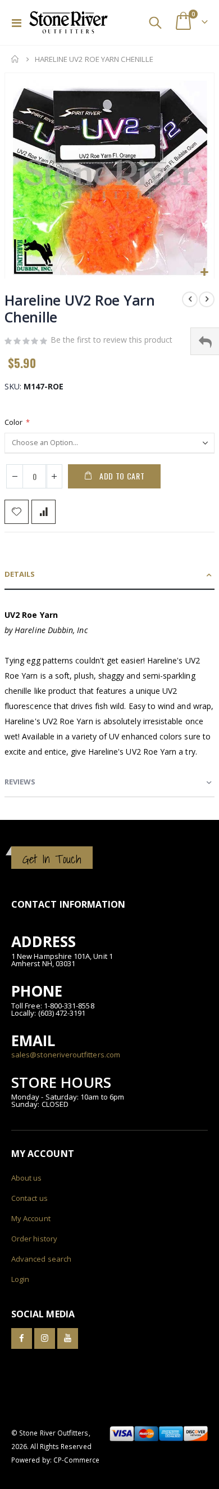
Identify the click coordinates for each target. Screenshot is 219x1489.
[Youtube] (67, 1338)
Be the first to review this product (111, 339)
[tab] (109, 575)
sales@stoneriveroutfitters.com (65, 1055)
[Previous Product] (190, 299)
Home (15, 59)
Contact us (29, 1198)
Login (20, 1279)
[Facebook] (21, 1338)
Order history (34, 1239)
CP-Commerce (76, 1459)
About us (26, 1178)
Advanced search (41, 1259)
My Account (31, 1218)
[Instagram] (44, 1338)
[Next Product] (207, 299)
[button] (204, 272)
